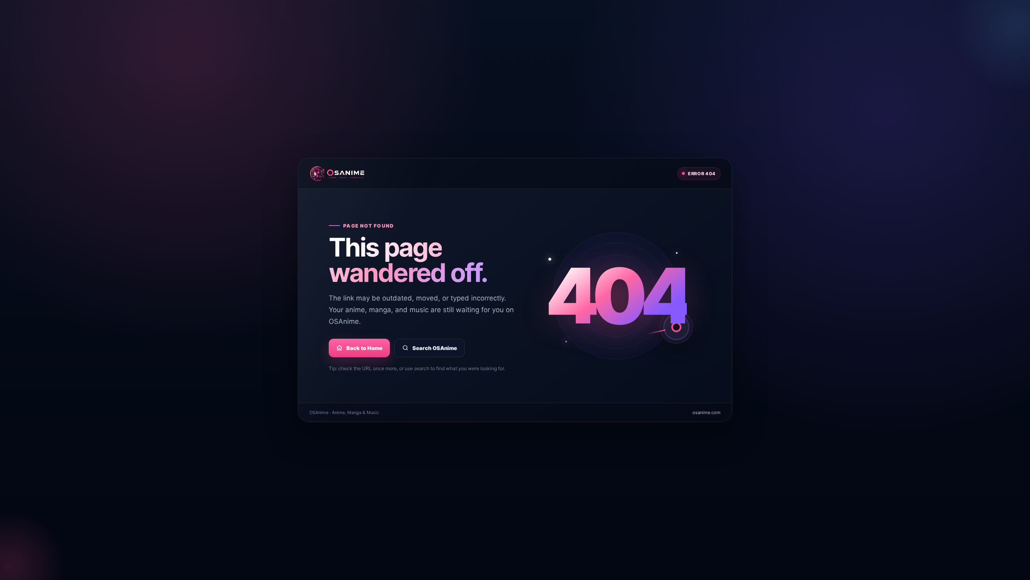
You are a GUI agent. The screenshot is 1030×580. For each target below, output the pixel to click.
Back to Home (364, 348)
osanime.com (706, 412)
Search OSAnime (434, 348)
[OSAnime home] (337, 174)
